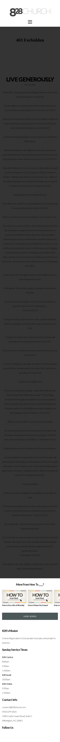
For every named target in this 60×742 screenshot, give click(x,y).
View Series (29, 616)
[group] (14, 599)
